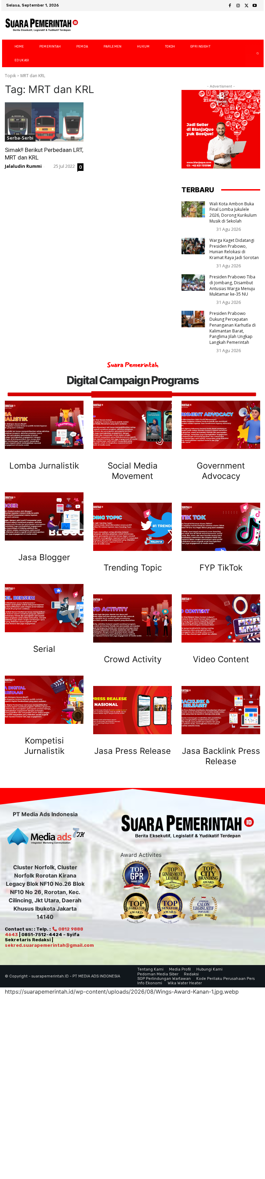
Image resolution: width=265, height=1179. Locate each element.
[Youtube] (255, 6)
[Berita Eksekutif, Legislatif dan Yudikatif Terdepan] (187, 827)
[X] (246, 6)
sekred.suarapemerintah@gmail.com (49, 945)
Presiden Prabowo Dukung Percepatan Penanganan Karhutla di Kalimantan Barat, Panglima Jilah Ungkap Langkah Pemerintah (232, 327)
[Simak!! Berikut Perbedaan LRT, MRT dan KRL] (44, 122)
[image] (44, 425)
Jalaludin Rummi (23, 166)
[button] (252, 53)
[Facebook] (230, 6)
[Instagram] (238, 6)
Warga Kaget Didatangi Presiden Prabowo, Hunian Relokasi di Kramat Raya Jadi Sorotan (234, 248)
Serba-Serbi (20, 138)
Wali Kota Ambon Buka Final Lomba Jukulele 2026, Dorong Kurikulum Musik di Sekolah (233, 212)
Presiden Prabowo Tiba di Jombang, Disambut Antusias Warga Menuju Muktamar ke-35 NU (232, 285)
